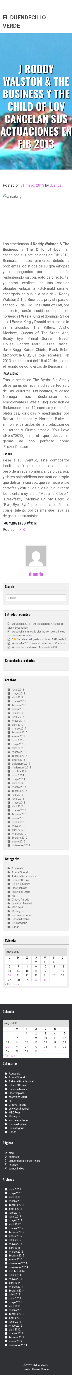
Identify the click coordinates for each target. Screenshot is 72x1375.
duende (55, 185)
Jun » (16, 984)
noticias (13, 1164)
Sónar (15, 926)
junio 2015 (18, 740)
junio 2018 (18, 689)
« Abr (8, 984)
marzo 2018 (19, 701)
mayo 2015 (18, 744)
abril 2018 (17, 697)
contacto (14, 1156)
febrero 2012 (19, 837)
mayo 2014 (18, 779)
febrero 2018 (19, 705)
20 (9, 975)
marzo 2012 (19, 833)
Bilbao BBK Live (21, 880)
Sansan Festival (21, 919)
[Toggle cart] (67, 5)
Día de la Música (21, 884)
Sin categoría (19, 922)
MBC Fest (17, 907)
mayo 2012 (18, 825)
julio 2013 (17, 794)
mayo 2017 (18, 720)
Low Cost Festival (22, 903)
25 (53, 975)
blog (11, 1152)
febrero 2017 (19, 732)
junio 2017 (18, 716)
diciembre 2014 (21, 763)
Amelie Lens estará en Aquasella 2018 (34, 647)
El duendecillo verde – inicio (24, 1160)
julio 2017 (17, 713)
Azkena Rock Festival (24, 876)
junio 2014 (18, 775)
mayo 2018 (18, 693)
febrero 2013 (19, 814)
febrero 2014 (19, 790)
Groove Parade (20, 899)
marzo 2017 (19, 728)
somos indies (16, 1168)
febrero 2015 (19, 755)
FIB (22, 529)
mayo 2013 (18, 802)
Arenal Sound (20, 872)
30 (36, 979)
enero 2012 (18, 841)
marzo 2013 (19, 810)
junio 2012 (18, 822)
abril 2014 (17, 783)
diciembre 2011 (21, 845)
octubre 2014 (20, 771)
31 (44, 979)
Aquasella (17, 868)
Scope (45, 1369)
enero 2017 (18, 736)
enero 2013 (18, 818)
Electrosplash (20, 887)
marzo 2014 (19, 787)
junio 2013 (18, 798)
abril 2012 (17, 829)
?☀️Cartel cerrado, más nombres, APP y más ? (39, 639)
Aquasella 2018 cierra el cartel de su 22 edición (39, 643)
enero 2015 (18, 759)
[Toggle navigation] (59, 7)
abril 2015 (17, 748)
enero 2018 (18, 709)
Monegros (18, 911)
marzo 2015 (19, 751)
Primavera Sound (22, 915)
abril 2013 (17, 806)
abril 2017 (17, 724)
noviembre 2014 (21, 767)
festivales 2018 (21, 891)
